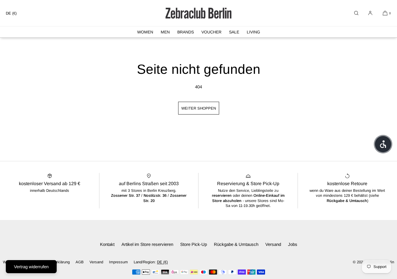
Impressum (118, 262)
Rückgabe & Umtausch (236, 244)
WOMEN (145, 32)
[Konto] (370, 13)
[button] (356, 13)
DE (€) (11, 13)
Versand (273, 244)
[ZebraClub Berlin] (198, 13)
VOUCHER (211, 32)
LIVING (253, 32)
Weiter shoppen (198, 108)
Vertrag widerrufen (31, 266)
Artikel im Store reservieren (147, 244)
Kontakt (107, 244)
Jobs (292, 244)
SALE (234, 32)
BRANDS (185, 32)
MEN (165, 32)
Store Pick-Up (193, 244)
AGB (80, 262)
